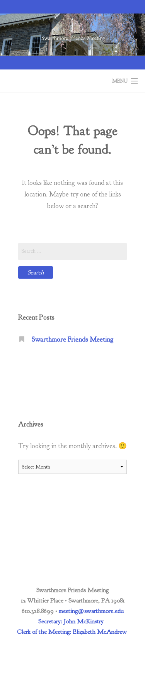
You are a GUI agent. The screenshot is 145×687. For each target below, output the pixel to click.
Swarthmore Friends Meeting (73, 339)
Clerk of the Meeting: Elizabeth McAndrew (72, 632)
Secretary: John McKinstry (71, 621)
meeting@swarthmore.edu (91, 611)
